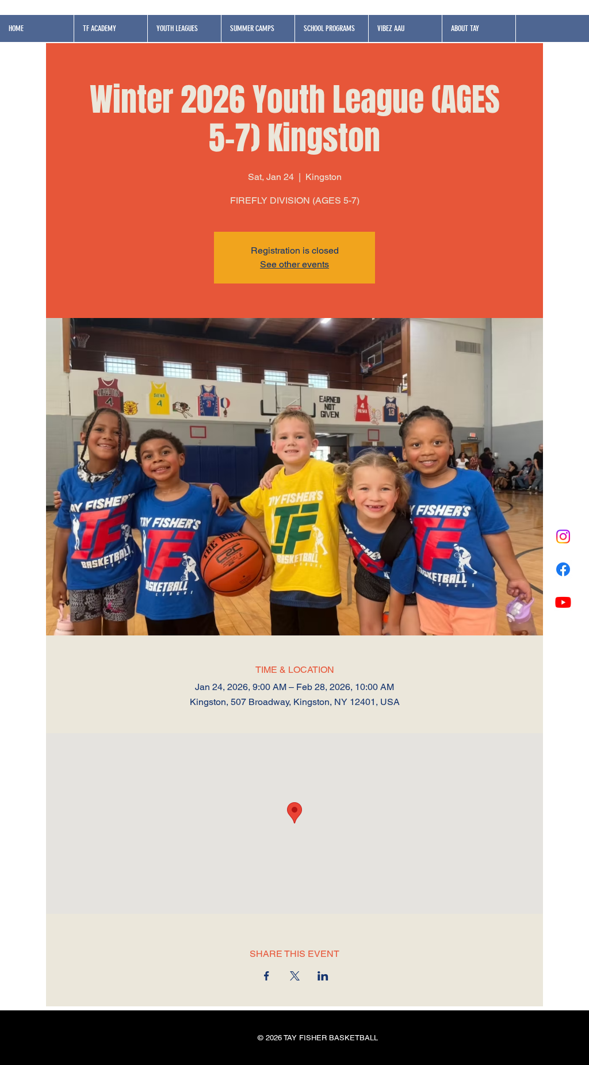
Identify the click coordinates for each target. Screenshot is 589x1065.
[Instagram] (563, 536)
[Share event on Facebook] (266, 975)
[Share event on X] (294, 975)
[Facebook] (563, 569)
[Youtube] (563, 602)
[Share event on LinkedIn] (323, 975)
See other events (294, 264)
